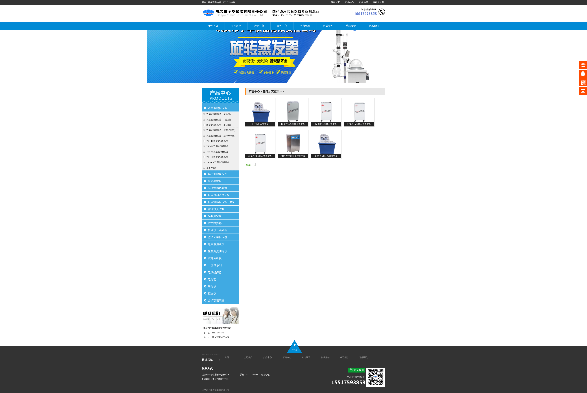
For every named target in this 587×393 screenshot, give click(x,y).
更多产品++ (211, 167)
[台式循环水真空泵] (260, 121)
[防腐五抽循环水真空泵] (326, 121)
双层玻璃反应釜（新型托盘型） (221, 130)
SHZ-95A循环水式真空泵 (359, 124)
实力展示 (305, 25)
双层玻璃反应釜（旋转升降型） (221, 135)
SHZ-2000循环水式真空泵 (293, 156)
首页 (227, 357)
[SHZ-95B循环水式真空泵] (260, 153)
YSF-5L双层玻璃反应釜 (217, 156)
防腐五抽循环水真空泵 (326, 124)
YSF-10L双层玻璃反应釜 (217, 162)
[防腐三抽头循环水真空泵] (293, 121)
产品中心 (349, 2)
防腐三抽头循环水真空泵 (293, 124)
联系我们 (374, 25)
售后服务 (328, 25)
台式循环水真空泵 (260, 124)
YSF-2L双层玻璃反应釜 (217, 146)
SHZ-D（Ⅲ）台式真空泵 (326, 156)
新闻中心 (282, 25)
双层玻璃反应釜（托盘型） (219, 119)
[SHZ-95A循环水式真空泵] (359, 121)
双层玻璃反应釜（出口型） (219, 124)
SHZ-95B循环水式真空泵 (260, 156)
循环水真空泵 (271, 91)
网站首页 (335, 2)
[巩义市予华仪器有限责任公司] (261, 17)
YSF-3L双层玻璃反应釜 (217, 151)
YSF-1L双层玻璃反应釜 (217, 140)
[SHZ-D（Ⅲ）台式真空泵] (326, 153)
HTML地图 (378, 2)
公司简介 (236, 25)
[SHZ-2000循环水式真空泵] (293, 153)
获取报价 (351, 25)
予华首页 (213, 25)
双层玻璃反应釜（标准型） (219, 114)
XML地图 (363, 2)
